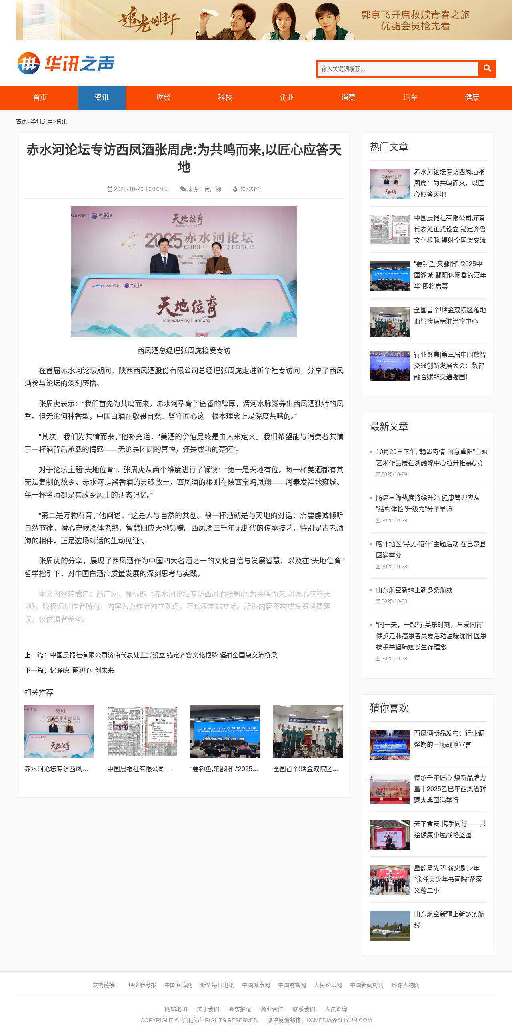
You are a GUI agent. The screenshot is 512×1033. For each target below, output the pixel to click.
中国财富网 (292, 985)
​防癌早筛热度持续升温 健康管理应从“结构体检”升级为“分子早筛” (428, 503)
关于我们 (208, 1009)
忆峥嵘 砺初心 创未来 (82, 670)
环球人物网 (406, 985)
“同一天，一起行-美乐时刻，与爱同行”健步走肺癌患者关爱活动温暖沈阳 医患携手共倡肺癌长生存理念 (431, 636)
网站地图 (176, 1009)
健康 (472, 98)
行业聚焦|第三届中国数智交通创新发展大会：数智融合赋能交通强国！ (450, 365)
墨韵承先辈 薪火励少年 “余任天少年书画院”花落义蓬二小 (448, 879)
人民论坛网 (328, 985)
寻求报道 (240, 1009)
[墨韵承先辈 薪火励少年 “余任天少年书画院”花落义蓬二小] (390, 880)
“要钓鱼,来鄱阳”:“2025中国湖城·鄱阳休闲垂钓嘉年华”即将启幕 (450, 275)
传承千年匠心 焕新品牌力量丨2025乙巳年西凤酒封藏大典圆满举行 (450, 789)
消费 (348, 98)
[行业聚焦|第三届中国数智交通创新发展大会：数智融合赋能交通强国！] (390, 366)
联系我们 (304, 1009)
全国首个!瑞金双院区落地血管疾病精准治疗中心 (341, 769)
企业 (287, 98)
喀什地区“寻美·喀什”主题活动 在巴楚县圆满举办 (431, 550)
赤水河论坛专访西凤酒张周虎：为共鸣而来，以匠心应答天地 (449, 183)
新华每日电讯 (217, 985)
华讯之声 (66, 63)
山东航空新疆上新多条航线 (449, 920)
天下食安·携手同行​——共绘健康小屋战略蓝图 (450, 829)
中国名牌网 (178, 985)
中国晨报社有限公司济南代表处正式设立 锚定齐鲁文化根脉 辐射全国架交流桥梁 (163, 655)
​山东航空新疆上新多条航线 (414, 590)
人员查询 (336, 1009)
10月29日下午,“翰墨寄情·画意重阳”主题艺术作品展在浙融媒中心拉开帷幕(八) (432, 457)
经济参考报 (142, 985)
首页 (40, 98)
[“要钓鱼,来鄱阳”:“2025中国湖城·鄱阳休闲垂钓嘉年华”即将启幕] (225, 731)
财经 (163, 98)
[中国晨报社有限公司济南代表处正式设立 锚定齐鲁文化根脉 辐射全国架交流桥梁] (142, 731)
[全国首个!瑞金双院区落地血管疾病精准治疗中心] (308, 731)
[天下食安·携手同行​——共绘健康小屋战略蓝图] (390, 835)
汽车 (410, 98)
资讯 (101, 98)
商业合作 (272, 1009)
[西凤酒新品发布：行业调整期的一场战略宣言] (390, 745)
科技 (225, 98)
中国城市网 (256, 985)
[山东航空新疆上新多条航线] (390, 926)
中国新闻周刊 (367, 985)
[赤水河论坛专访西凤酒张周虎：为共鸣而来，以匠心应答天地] (59, 731)
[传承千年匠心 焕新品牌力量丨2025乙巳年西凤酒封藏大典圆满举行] (390, 789)
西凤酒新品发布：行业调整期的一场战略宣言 (449, 739)
